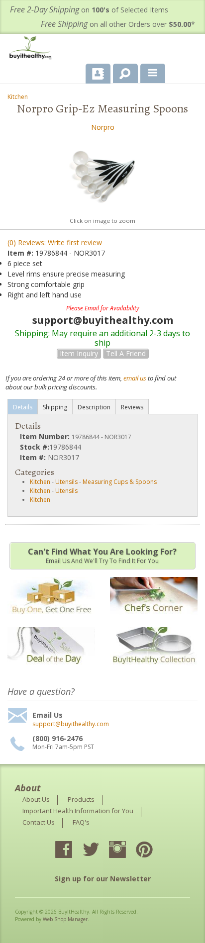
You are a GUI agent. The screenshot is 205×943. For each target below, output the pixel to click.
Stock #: (34, 447)
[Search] (121, 72)
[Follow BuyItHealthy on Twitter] (99, 850)
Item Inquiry (79, 353)
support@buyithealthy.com (70, 724)
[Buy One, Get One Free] (51, 620)
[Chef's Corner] (154, 620)
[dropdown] (152, 74)
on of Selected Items (89, 9)
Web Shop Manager (65, 919)
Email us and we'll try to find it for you (102, 555)
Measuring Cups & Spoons (120, 481)
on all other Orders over (118, 24)
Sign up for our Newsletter (103, 878)
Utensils (66, 481)
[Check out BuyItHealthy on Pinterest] (153, 850)
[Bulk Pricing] (154, 670)
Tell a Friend (126, 353)
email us (134, 378)
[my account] (98, 74)
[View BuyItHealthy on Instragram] (126, 850)
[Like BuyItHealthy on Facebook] (73, 850)
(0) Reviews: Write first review (54, 242)
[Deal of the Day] (51, 670)
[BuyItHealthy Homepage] (32, 49)
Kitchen (17, 97)
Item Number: (46, 436)
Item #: (21, 253)
